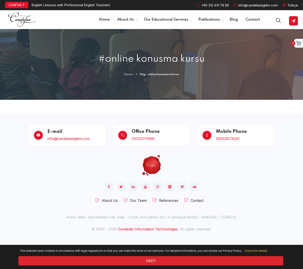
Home (128, 74)
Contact (197, 200)
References (168, 200)
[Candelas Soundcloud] (194, 186)
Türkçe (292, 5)
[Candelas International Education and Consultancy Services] (151, 165)
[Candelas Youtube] (145, 186)
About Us (110, 200)
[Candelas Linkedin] (133, 186)
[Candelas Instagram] (157, 186)
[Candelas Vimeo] (182, 186)
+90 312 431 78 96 (215, 5)
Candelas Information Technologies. (148, 229)
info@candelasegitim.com (258, 5)
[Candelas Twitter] (121, 186)
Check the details (255, 250)
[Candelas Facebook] (108, 186)
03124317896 (143, 138)
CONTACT (17, 5)
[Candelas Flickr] (169, 186)
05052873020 (227, 138)
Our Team (138, 200)
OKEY (151, 261)
